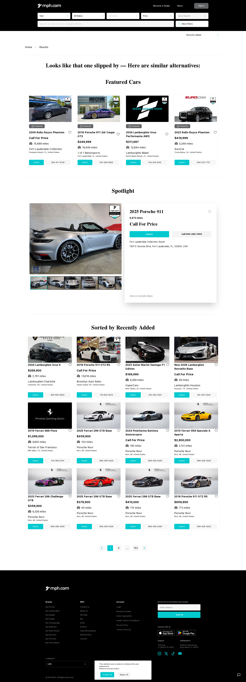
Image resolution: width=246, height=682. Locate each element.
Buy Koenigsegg (53, 623)
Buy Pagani (50, 619)
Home (28, 47)
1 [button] (110, 548)
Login (118, 607)
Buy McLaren (51, 635)
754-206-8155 (154, 162)
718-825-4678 (106, 395)
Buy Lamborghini (53, 611)
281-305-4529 (203, 395)
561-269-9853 (106, 162)
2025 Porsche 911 (147, 211)
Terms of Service (123, 630)
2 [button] (118, 548)
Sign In (201, 6)
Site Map (83, 615)
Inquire (36, 162)
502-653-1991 (155, 395)
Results (43, 47)
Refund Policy (86, 635)
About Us (84, 611)
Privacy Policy (122, 625)
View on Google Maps (141, 295)
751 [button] (136, 548)
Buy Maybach (51, 627)
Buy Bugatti (50, 615)
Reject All (124, 675)
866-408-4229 (106, 461)
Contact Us (84, 607)
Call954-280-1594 (192, 234)
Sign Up (179, 615)
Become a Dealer (161, 6)
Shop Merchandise (88, 631)
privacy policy (113, 669)
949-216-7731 (203, 162)
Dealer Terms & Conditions (127, 621)
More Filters (187, 24)
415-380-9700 (57, 461)
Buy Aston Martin (53, 643)
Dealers (83, 627)
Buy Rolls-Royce (53, 631)
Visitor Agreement (124, 616)
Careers (83, 639)
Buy (81, 619)
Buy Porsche (51, 639)
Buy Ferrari (50, 607)
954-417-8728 (57, 162)
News (180, 6)
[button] (101, 548)
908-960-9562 (57, 395)
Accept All (107, 675)
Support (161, 641)
